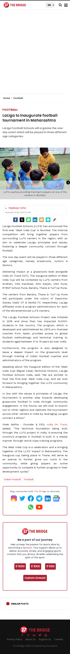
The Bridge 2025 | (23, 645)
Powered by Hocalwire (45, 645)
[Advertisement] (35, 54)
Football (10, 110)
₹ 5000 (20, 566)
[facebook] (15, 219)
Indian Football (12, 479)
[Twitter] (22, 219)
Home (6, 98)
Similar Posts (19, 603)
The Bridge (40, 491)
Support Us (45, 639)
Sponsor (27, 547)
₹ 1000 (50, 566)
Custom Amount (35, 578)
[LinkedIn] (35, 219)
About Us (30, 639)
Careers (58, 639)
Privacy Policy (14, 639)
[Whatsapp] (28, 219)
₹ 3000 (35, 566)
